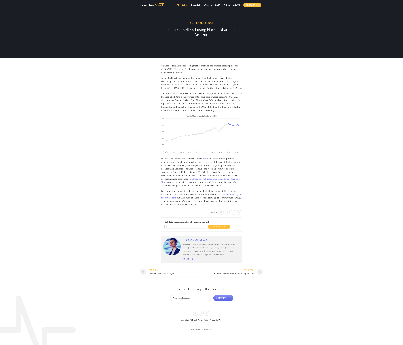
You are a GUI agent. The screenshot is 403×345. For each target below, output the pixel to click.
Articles (182, 4)
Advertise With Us (188, 320)
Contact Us (252, 5)
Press (227, 4)
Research (195, 4)
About (236, 4)
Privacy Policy (203, 320)
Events (208, 4)
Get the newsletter (218, 227)
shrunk (206, 158)
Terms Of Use (216, 320)
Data (217, 4)
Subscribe (221, 298)
